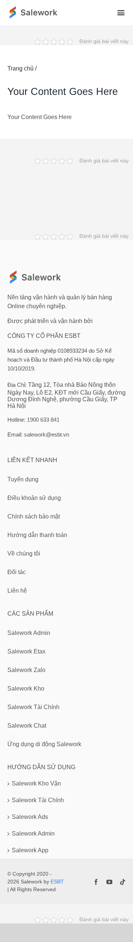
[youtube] (109, 882)
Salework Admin (33, 833)
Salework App (30, 850)
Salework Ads (30, 817)
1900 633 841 (43, 419)
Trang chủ (20, 68)
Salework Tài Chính (38, 800)
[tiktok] (123, 882)
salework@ (37, 434)
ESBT (57, 882)
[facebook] (96, 882)
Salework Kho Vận (36, 783)
